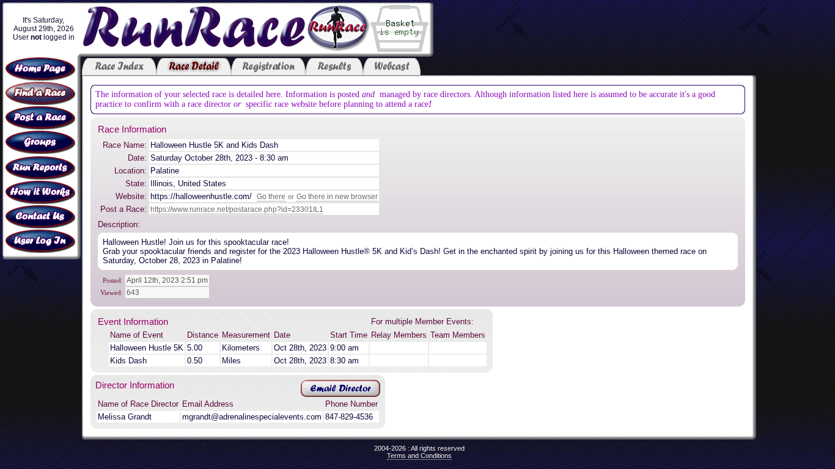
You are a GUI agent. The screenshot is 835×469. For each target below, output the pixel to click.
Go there (271, 196)
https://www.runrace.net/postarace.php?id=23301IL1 (236, 209)
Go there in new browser (337, 196)
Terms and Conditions (419, 455)
